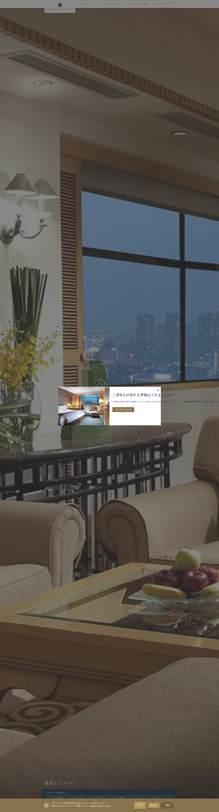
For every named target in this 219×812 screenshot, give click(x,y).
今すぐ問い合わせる (123, 410)
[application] (109, 805)
